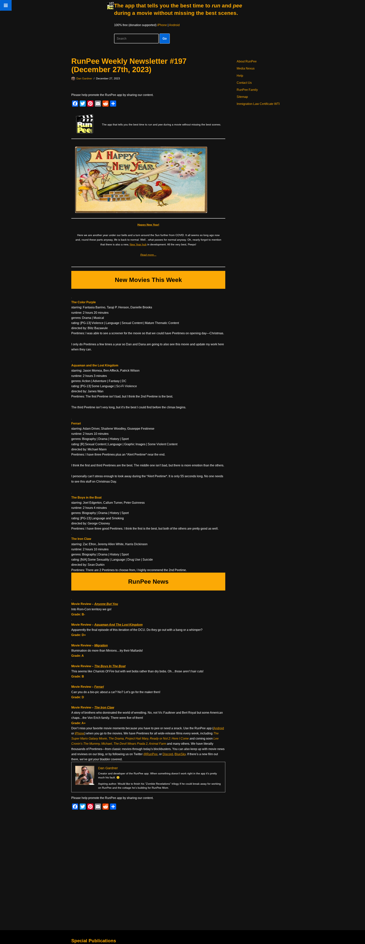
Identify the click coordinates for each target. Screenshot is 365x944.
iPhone (162, 25)
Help (240, 75)
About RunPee (247, 61)
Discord (168, 754)
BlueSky (180, 754)
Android (174, 25)
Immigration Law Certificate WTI (258, 103)
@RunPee (150, 754)
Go (165, 38)
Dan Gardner (84, 78)
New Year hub (138, 244)
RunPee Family (247, 89)
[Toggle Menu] (6, 5)
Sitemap (242, 96)
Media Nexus (246, 68)
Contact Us (244, 82)
